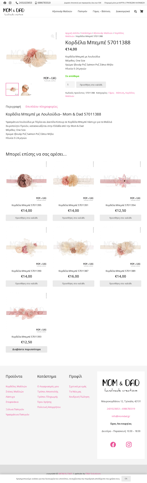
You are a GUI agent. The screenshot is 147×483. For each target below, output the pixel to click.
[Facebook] (4, 2)
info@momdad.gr (121, 416)
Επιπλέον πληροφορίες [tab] (42, 106)
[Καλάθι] (141, 11)
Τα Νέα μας (75, 391)
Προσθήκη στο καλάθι (91, 84)
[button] (73, 11)
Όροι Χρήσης (44, 401)
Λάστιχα (10, 396)
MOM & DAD (65, 473)
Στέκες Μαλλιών (15, 391)
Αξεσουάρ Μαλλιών (103, 33)
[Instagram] (10, 2)
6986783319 (128, 408)
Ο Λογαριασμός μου (48, 386)
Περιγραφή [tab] (13, 106)
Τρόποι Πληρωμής (47, 396)
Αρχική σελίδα (72, 33)
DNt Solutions (93, 473)
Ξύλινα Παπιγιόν (15, 409)
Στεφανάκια (12, 401)
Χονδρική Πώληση (79, 396)
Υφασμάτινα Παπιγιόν (17, 414)
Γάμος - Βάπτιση (116, 92)
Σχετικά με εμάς (77, 386)
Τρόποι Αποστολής (47, 391)
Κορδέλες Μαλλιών (16, 386)
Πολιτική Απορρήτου (49, 407)
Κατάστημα (86, 33)
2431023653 (113, 408)
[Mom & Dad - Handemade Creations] (13, 11)
